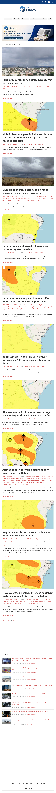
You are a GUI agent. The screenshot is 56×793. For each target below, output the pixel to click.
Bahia (25, 86)
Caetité (16, 19)
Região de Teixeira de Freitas (29, 309)
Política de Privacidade (25, 783)
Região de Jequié (47, 307)
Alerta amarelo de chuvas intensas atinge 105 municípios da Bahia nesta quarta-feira (27, 414)
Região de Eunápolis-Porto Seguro (26, 198)
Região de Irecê (27, 480)
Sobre (13, 783)
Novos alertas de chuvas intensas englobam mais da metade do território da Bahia (27, 594)
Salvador (52, 19)
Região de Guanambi (44, 86)
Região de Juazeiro (47, 480)
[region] (28, 638)
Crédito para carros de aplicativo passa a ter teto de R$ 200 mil (30, 694)
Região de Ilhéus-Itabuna (16, 480)
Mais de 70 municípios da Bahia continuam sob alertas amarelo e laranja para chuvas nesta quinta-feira (27, 137)
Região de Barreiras (44, 305)
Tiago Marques (31, 663)
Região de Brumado (11, 198)
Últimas (4, 88)
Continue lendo (7, 98)
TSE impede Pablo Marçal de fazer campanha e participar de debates (32, 685)
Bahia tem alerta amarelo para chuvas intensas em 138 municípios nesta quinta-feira (26, 360)
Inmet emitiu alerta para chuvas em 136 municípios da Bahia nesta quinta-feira (25, 300)
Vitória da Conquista (38, 19)
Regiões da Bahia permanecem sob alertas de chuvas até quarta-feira (27, 534)
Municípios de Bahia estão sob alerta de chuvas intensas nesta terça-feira (25, 191)
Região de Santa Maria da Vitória (11, 309)
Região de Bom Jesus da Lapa (10, 307)
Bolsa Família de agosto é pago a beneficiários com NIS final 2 (30, 711)
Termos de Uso (40, 783)
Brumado (25, 19)
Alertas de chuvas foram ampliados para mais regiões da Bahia (25, 471)
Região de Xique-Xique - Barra (17, 484)
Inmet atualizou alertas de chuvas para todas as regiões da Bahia (25, 247)
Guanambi (7, 19)
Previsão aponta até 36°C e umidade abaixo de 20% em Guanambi (31, 677)
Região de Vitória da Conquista (25, 200)
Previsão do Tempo (33, 86)
